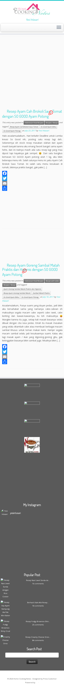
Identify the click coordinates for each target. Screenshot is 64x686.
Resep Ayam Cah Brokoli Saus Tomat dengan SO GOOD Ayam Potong (32, 114)
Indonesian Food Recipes (34, 123)
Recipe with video (52, 281)
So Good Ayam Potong (11, 131)
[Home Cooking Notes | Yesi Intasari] (32, 9)
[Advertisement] (32, 74)
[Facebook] (32, 173)
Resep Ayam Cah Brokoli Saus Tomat (24, 127)
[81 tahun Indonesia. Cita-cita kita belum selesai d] (32, 559)
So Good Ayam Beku (48, 127)
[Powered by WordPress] (37, 682)
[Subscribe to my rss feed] (3, 28)
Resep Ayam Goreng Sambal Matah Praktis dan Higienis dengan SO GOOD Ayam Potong (31, 270)
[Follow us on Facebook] (8, 28)
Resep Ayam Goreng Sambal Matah (16, 293)
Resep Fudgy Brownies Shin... (38, 621)
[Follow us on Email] (6, 28)
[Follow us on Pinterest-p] (22, 28)
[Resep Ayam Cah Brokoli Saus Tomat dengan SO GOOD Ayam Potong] (32, 209)
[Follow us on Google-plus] (14, 28)
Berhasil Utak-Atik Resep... (38, 602)
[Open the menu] (59, 27)
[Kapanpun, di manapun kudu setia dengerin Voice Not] (32, 525)
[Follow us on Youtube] (19, 28)
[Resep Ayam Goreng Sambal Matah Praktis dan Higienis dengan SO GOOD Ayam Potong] (32, 247)
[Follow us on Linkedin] (24, 28)
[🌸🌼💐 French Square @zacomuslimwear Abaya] (32, 535)
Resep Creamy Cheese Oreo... (37, 637)
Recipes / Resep (51, 123)
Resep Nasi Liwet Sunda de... (38, 580)
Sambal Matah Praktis (41, 293)
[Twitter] (32, 178)
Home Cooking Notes (22, 679)
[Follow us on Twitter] (11, 28)
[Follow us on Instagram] (16, 28)
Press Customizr (50, 679)
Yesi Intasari (44, 130)
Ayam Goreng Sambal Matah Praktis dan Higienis (22, 289)
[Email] (32, 183)
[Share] (32, 188)
